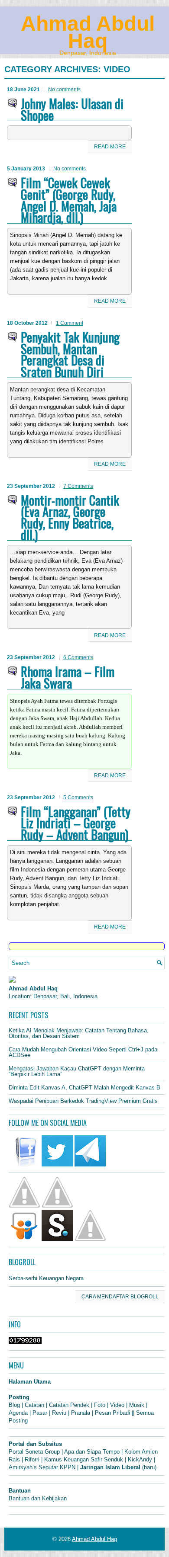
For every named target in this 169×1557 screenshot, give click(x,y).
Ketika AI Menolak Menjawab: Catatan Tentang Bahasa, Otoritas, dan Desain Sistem (79, 1033)
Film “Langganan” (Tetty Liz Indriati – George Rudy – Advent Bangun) (75, 822)
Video (117, 1405)
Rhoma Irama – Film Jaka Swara (67, 677)
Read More (110, 147)
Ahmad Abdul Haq (88, 32)
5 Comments (78, 798)
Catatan (34, 1405)
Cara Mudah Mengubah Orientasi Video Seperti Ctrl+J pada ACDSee (83, 1052)
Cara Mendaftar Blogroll (120, 1297)
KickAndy (140, 1459)
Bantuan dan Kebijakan (38, 1498)
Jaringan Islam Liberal (110, 1467)
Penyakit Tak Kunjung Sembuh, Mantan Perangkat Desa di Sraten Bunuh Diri (70, 354)
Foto (99, 1405)
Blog (14, 1405)
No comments (64, 89)
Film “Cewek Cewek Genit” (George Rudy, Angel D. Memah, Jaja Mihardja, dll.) (69, 199)
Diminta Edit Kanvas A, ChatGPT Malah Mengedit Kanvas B (84, 1087)
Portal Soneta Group (34, 1451)
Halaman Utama (30, 1381)
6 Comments (78, 657)
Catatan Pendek (69, 1405)
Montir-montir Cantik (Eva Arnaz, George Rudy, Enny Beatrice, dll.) (70, 517)
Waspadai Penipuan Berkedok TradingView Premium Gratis (83, 1101)
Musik (136, 1405)
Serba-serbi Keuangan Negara (46, 1278)
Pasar (39, 1413)
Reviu (59, 1413)
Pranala (80, 1413)
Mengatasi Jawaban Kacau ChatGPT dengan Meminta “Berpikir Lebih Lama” (77, 1071)
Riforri (32, 1459)
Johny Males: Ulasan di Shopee (72, 109)
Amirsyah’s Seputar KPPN (42, 1467)
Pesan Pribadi (112, 1413)
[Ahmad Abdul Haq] (12, 980)
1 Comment (69, 323)
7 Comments (78, 486)
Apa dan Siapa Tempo (92, 1451)
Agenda (18, 1413)
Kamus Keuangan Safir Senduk (83, 1459)
